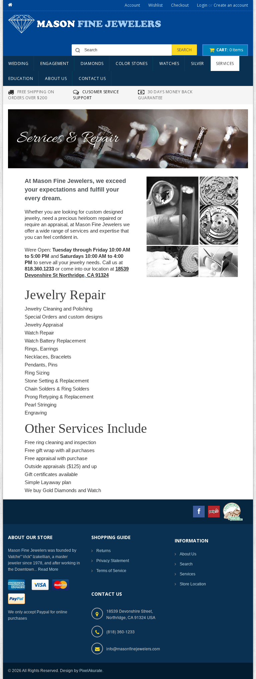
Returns (103, 550)
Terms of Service (111, 570)
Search (186, 564)
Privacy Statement (112, 560)
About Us (188, 554)
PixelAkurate (90, 670)
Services (187, 574)
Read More (48, 569)
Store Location (193, 584)
